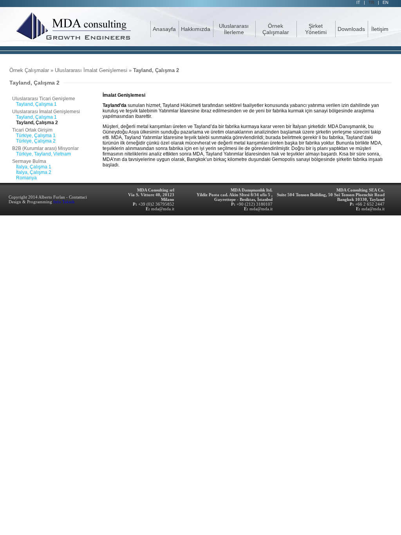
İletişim (379, 29)
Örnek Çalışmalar (275, 29)
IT (358, 2)
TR (371, 2)
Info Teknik (64, 201)
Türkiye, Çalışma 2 (36, 141)
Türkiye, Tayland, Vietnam (43, 154)
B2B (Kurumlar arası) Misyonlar (45, 148)
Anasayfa (164, 29)
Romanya (26, 178)
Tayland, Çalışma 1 (36, 104)
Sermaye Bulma (29, 161)
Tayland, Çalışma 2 (156, 70)
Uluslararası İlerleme (234, 29)
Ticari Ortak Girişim (32, 130)
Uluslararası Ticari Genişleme (43, 98)
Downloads (351, 29)
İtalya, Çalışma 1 (33, 167)
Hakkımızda (195, 29)
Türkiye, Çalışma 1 (36, 135)
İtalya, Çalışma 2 (33, 172)
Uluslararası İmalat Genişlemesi (91, 70)
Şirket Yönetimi (316, 29)
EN (385, 2)
